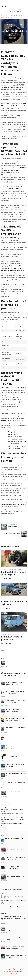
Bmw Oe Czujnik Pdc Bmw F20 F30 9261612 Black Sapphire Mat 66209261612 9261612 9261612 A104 (13, 819)
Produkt (21, 24)
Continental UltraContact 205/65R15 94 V (13, 573)
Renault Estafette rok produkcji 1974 (11, 638)
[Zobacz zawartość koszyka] (19, 10)
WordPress (14, 973)
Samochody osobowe (13, 599)
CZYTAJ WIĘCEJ (8, 578)
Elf (5, 24)
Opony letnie (13, 569)
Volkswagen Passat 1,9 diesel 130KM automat (13, 807)
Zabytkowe (10, 634)
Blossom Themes (11, 971)
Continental (4, 569)
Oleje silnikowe (12, 24)
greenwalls (4, 6)
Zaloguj (14, 11)
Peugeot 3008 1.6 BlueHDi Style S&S (14, 603)
